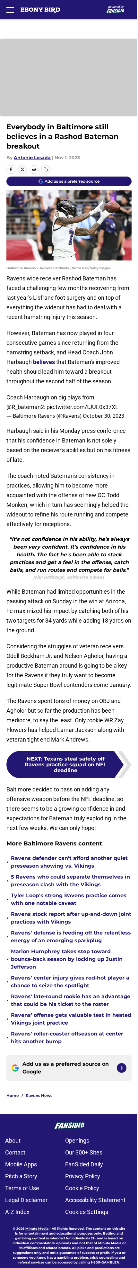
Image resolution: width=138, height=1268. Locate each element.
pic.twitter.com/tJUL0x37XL (82, 407)
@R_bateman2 (25, 407)
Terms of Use (22, 1188)
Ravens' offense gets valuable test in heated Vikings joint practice (71, 1019)
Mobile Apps (21, 1164)
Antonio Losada (32, 157)
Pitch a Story (21, 1176)
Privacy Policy (82, 1176)
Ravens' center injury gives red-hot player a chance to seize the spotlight (70, 982)
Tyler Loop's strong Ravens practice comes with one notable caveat (68, 899)
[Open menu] (10, 10)
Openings (77, 1140)
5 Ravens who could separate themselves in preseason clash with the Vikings (70, 881)
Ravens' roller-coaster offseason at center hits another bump (67, 1038)
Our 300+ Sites (83, 1152)
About (13, 1140)
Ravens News (39, 1095)
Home (12, 1095)
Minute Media (36, 1229)
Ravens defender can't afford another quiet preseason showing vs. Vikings (69, 862)
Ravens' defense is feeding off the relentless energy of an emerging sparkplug (71, 937)
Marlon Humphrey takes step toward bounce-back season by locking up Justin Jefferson (67, 959)
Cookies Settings (86, 1212)
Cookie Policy (82, 1188)
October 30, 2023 (103, 415)
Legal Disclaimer (26, 1200)
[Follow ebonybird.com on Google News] (121, 1068)
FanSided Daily (84, 1164)
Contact (15, 1152)
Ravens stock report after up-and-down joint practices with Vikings (71, 918)
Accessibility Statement (95, 1200)
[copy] (45, 169)
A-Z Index (17, 1212)
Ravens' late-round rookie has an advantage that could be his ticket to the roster (70, 1000)
